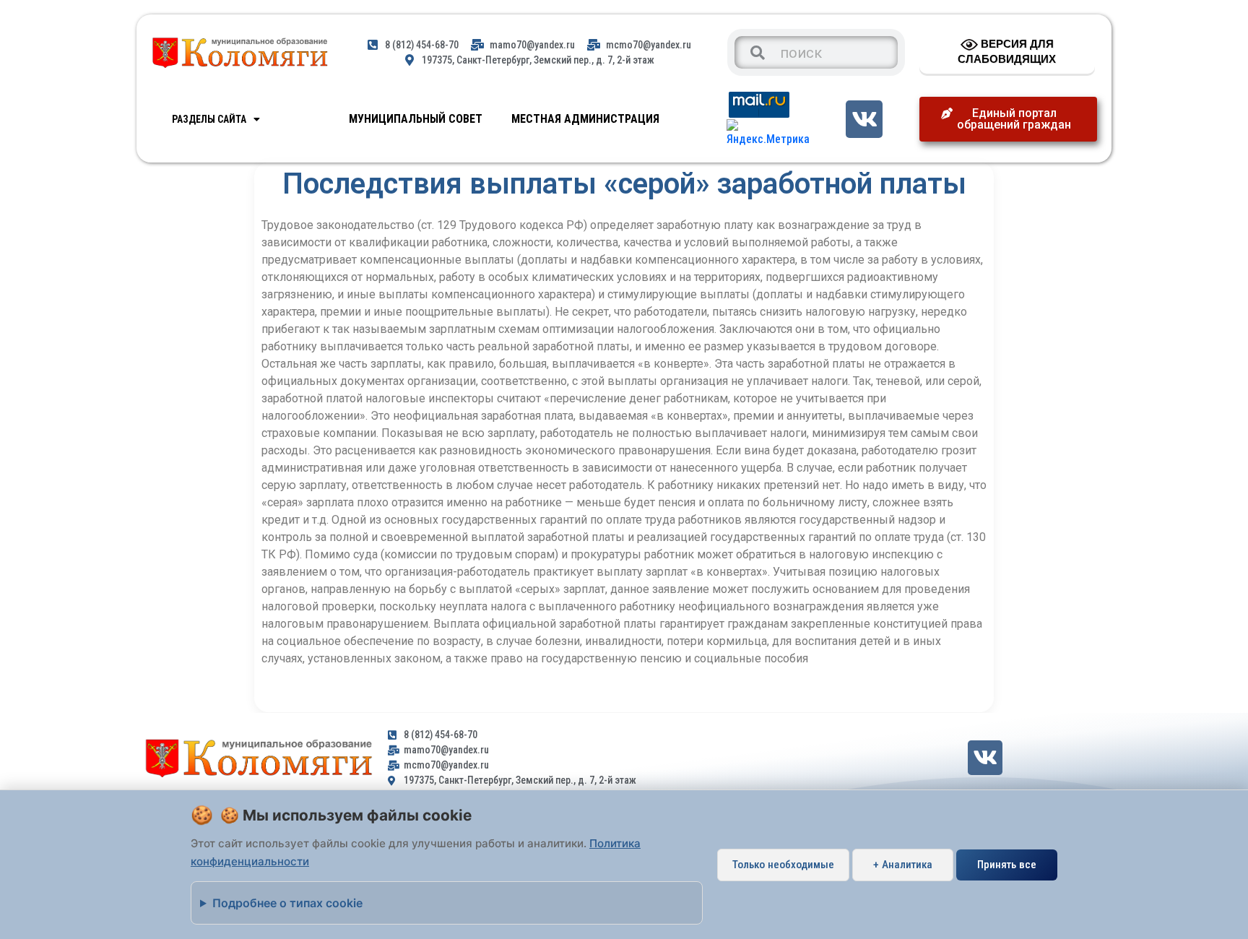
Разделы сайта (209, 119)
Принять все (1006, 864)
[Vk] (864, 118)
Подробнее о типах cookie (287, 903)
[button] (1008, 119)
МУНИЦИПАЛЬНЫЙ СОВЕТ (415, 119)
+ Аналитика (902, 864)
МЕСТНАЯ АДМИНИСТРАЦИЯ (585, 119)
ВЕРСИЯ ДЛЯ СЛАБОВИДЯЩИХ (1007, 51)
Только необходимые (783, 864)
